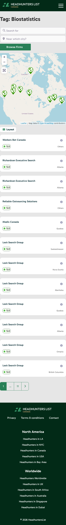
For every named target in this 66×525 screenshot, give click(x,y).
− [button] (4, 62)
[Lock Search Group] (20, 89)
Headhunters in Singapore (33, 501)
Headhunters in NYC (33, 444)
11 (18, 386)
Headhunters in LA (33, 438)
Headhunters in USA (33, 456)
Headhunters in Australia (33, 495)
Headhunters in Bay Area (33, 462)
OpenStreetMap (46, 123)
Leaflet (24, 123)
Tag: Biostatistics (20, 19)
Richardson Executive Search (19, 160)
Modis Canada (11, 221)
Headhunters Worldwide (33, 478)
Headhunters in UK (33, 484)
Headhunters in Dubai (33, 507)
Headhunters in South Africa (33, 489)
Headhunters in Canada (33, 450)
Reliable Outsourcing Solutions (20, 201)
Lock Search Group (13, 242)
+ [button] (4, 57)
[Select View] (8, 129)
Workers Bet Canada (14, 139)
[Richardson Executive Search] (13, 87)
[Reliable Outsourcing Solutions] (30, 70)
